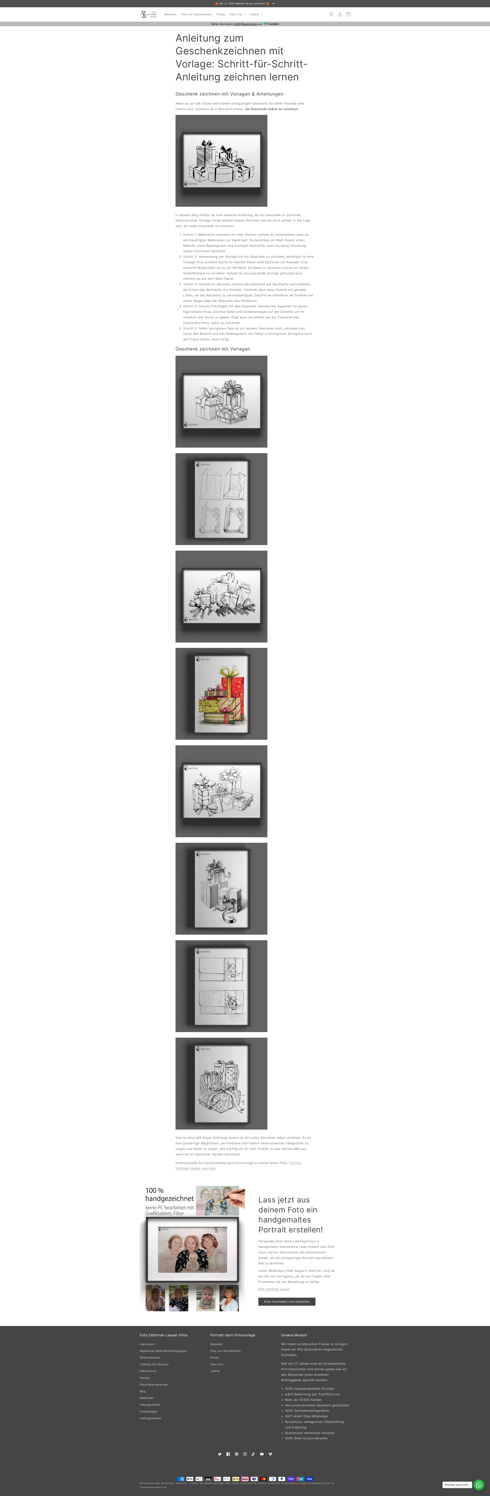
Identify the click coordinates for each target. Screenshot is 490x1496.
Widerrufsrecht (150, 1357)
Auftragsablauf (150, 1404)
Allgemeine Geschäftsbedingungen (163, 1350)
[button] (237, 14)
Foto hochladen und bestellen (287, 1301)
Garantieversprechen (154, 1384)
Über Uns (216, 1364)
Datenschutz (148, 1371)
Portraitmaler (148, 1411)
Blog (143, 1391)
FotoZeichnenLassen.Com (153, 1487)
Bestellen (216, 1344)
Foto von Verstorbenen (225, 1350)
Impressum (147, 1344)
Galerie (215, 1371)
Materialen (147, 1398)
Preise (214, 1357)
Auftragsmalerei (150, 1418)
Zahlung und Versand (154, 1364)
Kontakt (145, 1377)
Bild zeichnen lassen (274, 1289)
